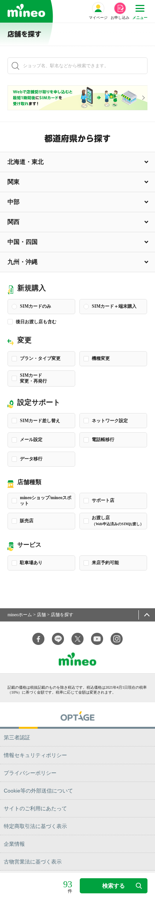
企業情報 (14, 844)
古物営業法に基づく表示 (33, 862)
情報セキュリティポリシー (35, 755)
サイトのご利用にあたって (35, 808)
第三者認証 (17, 737)
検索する (113, 885)
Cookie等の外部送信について (38, 791)
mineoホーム (20, 614)
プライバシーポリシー (30, 773)
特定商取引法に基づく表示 (35, 826)
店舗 (41, 614)
